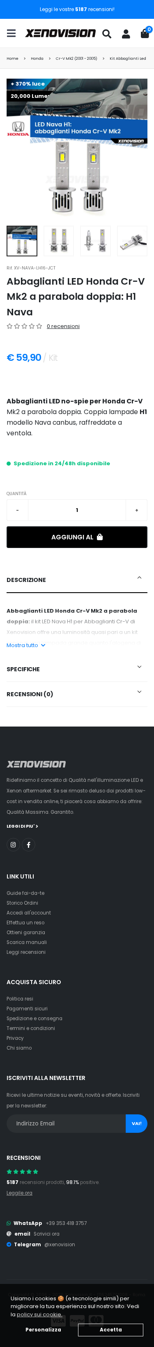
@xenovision (59, 1244)
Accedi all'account (29, 913)
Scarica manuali (27, 942)
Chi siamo (19, 1048)
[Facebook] (28, 844)
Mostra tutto (23, 645)
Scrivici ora (47, 1234)
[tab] (77, 580)
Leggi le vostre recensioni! (77, 9)
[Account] (126, 34)
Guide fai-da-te (25, 893)
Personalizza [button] (43, 1330)
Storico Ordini (22, 903)
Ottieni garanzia (26, 932)
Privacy (15, 1038)
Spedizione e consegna (34, 1018)
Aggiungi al (73, 537)
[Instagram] (13, 844)
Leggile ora (19, 1193)
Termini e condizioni (31, 1028)
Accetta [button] (111, 1330)
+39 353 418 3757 (66, 1223)
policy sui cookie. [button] (39, 1314)
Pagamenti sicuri (27, 1008)
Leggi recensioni (26, 952)
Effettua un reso (25, 922)
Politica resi (20, 999)
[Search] (106, 33)
